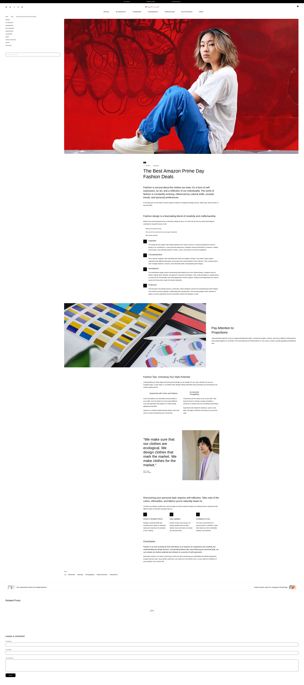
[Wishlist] (292, 7)
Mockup (80, 574)
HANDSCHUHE (9, 31)
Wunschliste (9, 45)
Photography (90, 574)
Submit (10, 675)
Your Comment (9, 658)
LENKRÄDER (9, 34)
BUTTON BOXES (10, 28)
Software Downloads (11, 39)
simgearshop (156, 165)
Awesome (72, 574)
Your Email (9, 649)
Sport (12, 16)
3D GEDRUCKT (9, 22)
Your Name (9, 641)
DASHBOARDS (9, 25)
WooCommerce (102, 574)
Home (7, 16)
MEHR (7, 36)
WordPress (114, 574)
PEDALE (8, 19)
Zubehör (8, 42)
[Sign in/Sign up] (288, 7)
